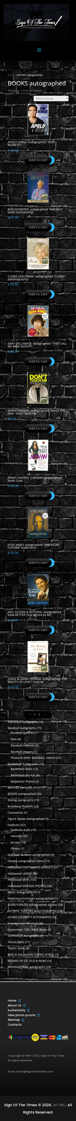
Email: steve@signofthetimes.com (30, 1071)
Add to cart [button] (38, 160)
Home (11, 75)
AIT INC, (59, 1104)
